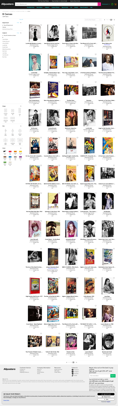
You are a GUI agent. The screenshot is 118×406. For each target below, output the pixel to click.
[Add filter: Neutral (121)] (10, 162)
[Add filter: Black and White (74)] (5, 151)
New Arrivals (65, 7)
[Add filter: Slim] (20, 110)
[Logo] (7, 4)
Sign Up (113, 375)
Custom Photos (55, 7)
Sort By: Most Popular (90, 19)
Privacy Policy (6, 400)
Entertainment (6, 11)
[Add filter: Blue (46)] (10, 157)
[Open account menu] (109, 4)
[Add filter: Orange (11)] (15, 151)
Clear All (21, 19)
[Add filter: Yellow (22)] (20, 151)
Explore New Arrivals (75, 1)
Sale (91, 7)
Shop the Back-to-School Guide (59, 1)
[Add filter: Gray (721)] (15, 157)
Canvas (28, 11)
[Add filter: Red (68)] (10, 151)
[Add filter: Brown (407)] (5, 157)
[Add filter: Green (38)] (5, 162)
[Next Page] (114, 20)
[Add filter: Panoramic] (13, 118)
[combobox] (56, 4)
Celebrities (12, 11)
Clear (18, 32)
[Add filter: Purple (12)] (20, 157)
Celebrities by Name (20, 11)
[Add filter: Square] (12, 110)
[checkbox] (5, 132)
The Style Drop (30, 7)
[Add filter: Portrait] (5, 110)
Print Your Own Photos (43, 1)
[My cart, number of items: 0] (115, 4)
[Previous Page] (104, 20)
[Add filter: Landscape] (6, 118)
